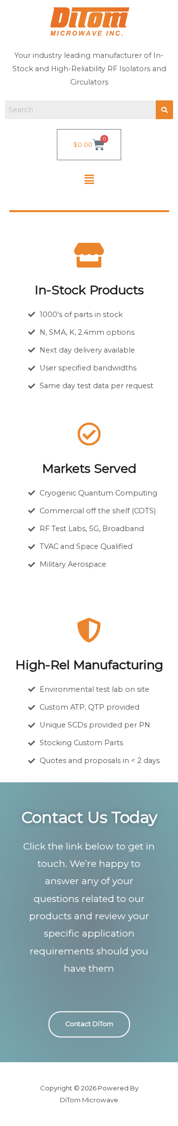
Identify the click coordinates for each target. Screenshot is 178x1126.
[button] (89, 179)
